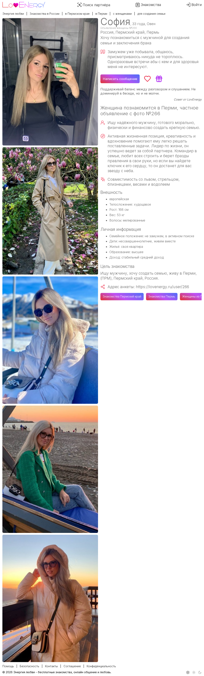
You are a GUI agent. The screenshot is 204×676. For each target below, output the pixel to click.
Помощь (8, 666)
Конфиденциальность (101, 666)
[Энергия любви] (23, 4)
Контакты (51, 666)
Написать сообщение (120, 79)
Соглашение (72, 666)
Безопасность (29, 666)
